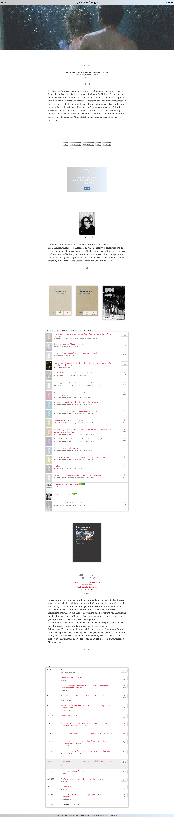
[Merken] (85, 84)
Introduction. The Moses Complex (66, 484)
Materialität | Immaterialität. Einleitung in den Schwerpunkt (76, 402)
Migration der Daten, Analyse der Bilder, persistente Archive (76, 411)
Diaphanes (87, 2)
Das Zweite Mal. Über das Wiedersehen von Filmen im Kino (82, 779)
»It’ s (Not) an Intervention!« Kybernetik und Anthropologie (76, 353)
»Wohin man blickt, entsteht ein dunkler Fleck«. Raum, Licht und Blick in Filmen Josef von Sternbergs (83, 335)
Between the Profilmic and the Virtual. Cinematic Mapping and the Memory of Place (86, 706)
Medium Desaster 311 (69, 715)
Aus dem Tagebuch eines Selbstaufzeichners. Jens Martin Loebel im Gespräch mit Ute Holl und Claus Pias (82, 430)
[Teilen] (88, 84)
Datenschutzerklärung (102, 815)
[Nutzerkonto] (166, 2)
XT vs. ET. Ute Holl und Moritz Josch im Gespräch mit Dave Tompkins (79, 438)
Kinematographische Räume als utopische (69, 344)
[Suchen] (5, 2)
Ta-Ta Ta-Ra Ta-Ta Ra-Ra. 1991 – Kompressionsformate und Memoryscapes (83, 795)
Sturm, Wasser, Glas (68, 786)
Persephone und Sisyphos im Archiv (67, 448)
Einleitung (57, 466)
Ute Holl (87, 70)
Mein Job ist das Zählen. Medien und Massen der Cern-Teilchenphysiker (80, 457)
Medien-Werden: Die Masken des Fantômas (70, 502)
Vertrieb (87, 815)
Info (77, 815)
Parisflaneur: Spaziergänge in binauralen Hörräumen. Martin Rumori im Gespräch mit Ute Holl (80, 394)
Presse (82, 815)
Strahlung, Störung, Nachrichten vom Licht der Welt (73, 382)
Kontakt (93, 815)
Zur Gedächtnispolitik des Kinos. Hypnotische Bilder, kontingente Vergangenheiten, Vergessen (85, 686)
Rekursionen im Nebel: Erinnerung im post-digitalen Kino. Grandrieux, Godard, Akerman (86, 762)
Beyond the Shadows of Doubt (72, 771)
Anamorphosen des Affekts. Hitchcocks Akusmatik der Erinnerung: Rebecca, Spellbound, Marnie (86, 752)
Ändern (87, 188)
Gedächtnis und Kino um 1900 (72, 677)
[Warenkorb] (172, 2)
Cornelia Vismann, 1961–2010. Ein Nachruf (69, 420)
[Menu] (2, 2)
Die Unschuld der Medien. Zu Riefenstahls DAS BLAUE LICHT (76, 372)
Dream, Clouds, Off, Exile (62, 494)
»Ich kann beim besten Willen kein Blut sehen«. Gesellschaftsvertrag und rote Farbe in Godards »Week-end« (82, 364)
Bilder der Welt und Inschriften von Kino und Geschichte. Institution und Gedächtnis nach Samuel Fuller (86, 724)
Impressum (113, 815)
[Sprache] (169, 2)
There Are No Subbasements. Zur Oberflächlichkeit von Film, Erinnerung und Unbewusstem (83, 742)
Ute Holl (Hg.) (77, 582)
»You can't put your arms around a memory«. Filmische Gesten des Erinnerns (86, 696)
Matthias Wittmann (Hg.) (92, 582)
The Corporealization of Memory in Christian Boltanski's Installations (86, 733)
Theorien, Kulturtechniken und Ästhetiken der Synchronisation (77, 475)
